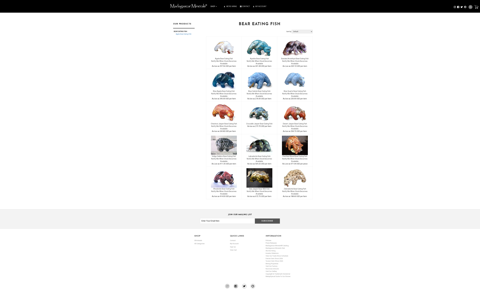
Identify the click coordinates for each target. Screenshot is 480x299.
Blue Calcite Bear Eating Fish (259, 91)
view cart (233, 250)
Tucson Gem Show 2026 (274, 261)
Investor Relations (272, 253)
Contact (246, 6)
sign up (233, 247)
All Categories (199, 244)
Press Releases (271, 243)
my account (234, 244)
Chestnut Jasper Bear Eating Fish (224, 124)
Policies (268, 240)
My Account (260, 6)
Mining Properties (272, 264)
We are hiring (271, 251)
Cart (476, 6)
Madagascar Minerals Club (275, 248)
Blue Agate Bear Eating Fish (224, 91)
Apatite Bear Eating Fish (259, 59)
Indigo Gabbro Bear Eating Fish (224, 156)
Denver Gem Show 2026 (274, 258)
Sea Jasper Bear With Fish (259, 189)
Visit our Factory (271, 266)
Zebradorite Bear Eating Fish (295, 189)
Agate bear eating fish (183, 34)
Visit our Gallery (271, 271)
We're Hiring (231, 6)
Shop (213, 6)
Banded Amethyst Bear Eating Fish (295, 59)
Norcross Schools (272, 269)
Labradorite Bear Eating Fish (259, 156)
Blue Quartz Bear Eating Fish (295, 91)
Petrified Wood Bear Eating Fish (295, 156)
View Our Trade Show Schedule (277, 256)
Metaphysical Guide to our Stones (278, 276)
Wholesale (198, 240)
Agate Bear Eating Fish (224, 59)
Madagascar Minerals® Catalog (277, 246)
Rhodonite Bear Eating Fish (223, 189)
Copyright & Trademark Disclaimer (278, 274)
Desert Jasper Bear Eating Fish (295, 124)
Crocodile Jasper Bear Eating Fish (259, 124)
